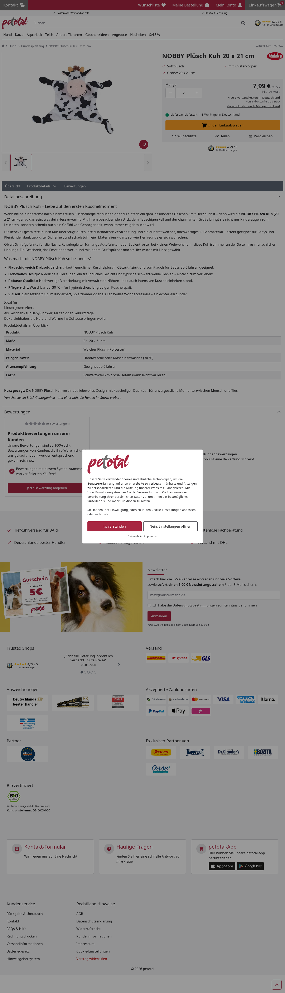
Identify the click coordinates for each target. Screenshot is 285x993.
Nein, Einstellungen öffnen (170, 526)
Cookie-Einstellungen (166, 510)
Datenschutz (135, 536)
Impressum (150, 536)
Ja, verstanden (114, 526)
